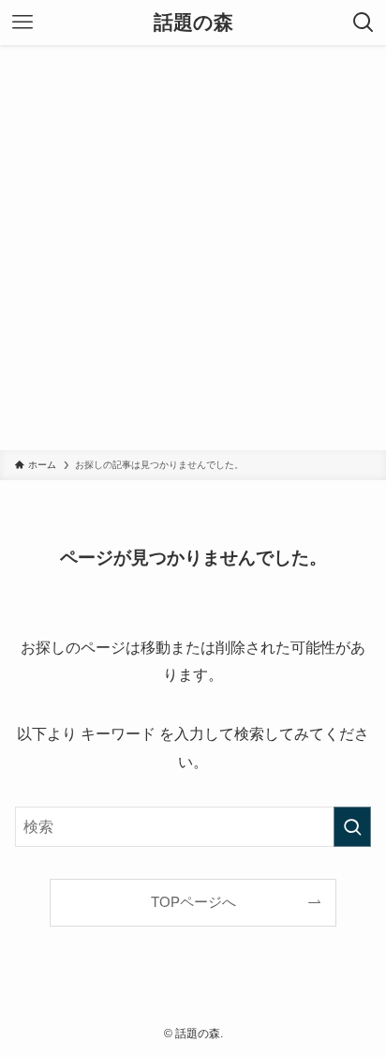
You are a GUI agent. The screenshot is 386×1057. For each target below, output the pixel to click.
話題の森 (193, 23)
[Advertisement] (193, 247)
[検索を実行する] (352, 827)
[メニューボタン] (22, 22)
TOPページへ (193, 902)
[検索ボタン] (363, 22)
